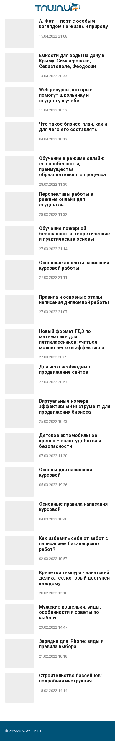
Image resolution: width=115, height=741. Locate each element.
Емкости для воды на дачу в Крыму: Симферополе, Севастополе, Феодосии (71, 61)
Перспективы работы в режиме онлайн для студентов (66, 200)
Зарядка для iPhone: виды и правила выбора (71, 644)
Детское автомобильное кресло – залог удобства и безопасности (70, 441)
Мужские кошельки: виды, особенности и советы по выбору (70, 612)
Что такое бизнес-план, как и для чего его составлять (73, 127)
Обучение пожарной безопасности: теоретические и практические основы (74, 234)
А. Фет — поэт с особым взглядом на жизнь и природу (73, 24)
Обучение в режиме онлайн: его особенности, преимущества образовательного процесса (72, 166)
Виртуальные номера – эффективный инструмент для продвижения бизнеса (74, 407)
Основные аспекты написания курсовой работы (74, 265)
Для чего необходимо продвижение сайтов (64, 369)
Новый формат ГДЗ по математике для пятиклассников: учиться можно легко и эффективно (71, 339)
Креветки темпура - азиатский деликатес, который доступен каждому (74, 578)
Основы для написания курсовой (65, 472)
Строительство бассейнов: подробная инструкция (70, 678)
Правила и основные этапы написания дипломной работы (74, 300)
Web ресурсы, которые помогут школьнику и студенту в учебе (66, 95)
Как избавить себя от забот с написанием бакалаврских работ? (73, 544)
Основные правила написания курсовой (73, 506)
